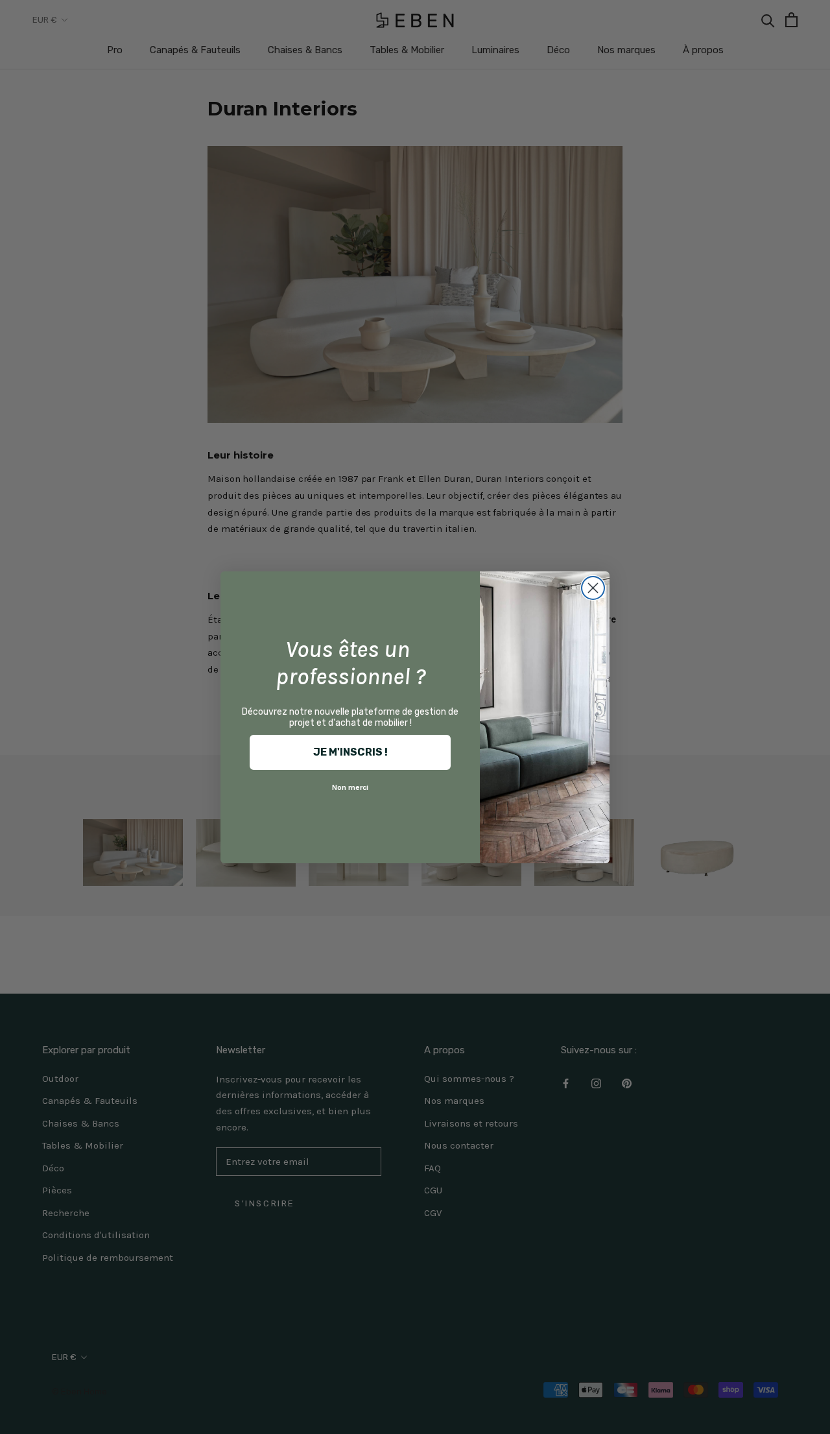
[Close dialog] (593, 588)
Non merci (350, 787)
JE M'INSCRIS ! (350, 752)
